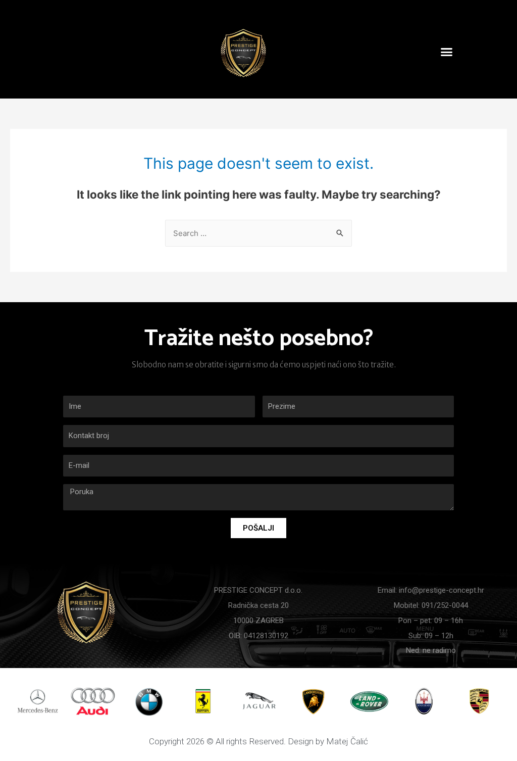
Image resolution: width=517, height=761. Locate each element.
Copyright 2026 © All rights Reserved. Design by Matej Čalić (258, 741)
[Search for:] (258, 233)
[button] (446, 52)
